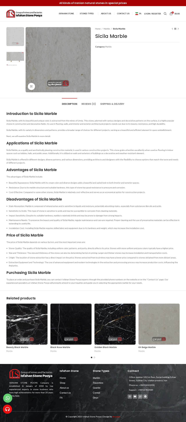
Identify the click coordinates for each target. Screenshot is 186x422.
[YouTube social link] (135, 396)
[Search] (165, 14)
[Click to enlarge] (31, 86)
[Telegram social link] (145, 396)
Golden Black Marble (105, 347)
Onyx (95, 397)
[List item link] (152, 385)
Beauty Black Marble (17, 347)
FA (61, 397)
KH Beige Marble (147, 347)
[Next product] (178, 28)
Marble (107, 28)
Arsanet (116, 416)
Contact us (65, 393)
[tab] (69, 102)
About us (64, 388)
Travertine (98, 383)
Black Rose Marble (60, 347)
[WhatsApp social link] (140, 396)
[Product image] (71, 324)
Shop (62, 383)
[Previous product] (172, 28)
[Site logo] (24, 13)
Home (98, 28)
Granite (96, 388)
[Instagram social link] (130, 396)
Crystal (96, 393)
